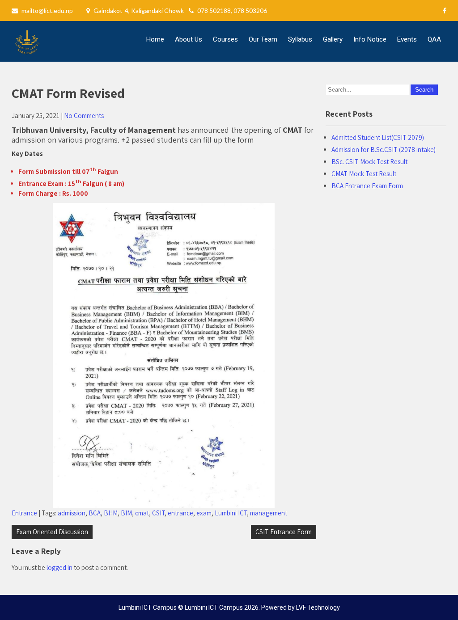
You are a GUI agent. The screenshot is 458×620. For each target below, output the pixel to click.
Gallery (333, 39)
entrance (180, 513)
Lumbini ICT (231, 513)
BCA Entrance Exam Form (367, 185)
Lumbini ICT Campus (214, 607)
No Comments (84, 115)
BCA (95, 513)
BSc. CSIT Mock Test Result (369, 161)
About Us (188, 39)
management (268, 513)
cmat (142, 513)
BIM (126, 513)
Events (407, 39)
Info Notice (369, 39)
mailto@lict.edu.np (47, 10)
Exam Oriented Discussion (52, 531)
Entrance (24, 513)
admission (71, 513)
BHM (111, 513)
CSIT (158, 513)
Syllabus (300, 39)
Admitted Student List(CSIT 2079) (377, 137)
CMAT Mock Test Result (363, 173)
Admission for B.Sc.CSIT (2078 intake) (383, 149)
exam (204, 513)
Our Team (263, 39)
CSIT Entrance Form (283, 531)
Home (155, 39)
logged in (59, 567)
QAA (434, 39)
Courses (225, 39)
